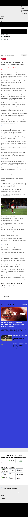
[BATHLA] (4, 461)
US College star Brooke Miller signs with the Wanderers (12, 325)
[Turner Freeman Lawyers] (12, 461)
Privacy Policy (12, 289)
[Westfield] (19, 478)
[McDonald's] (19, 474)
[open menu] (1, 14)
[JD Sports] (12, 474)
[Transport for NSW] (12, 478)
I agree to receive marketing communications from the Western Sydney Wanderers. (14, 292)
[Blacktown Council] (19, 470)
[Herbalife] (19, 461)
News (7, 34)
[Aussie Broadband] (4, 470)
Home (2, 34)
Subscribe (6, 296)
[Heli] (4, 474)
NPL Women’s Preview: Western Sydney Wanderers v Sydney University (19, 347)
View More (24, 304)
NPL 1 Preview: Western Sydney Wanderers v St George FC (18, 338)
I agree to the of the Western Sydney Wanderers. (14, 289)
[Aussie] (12, 470)
